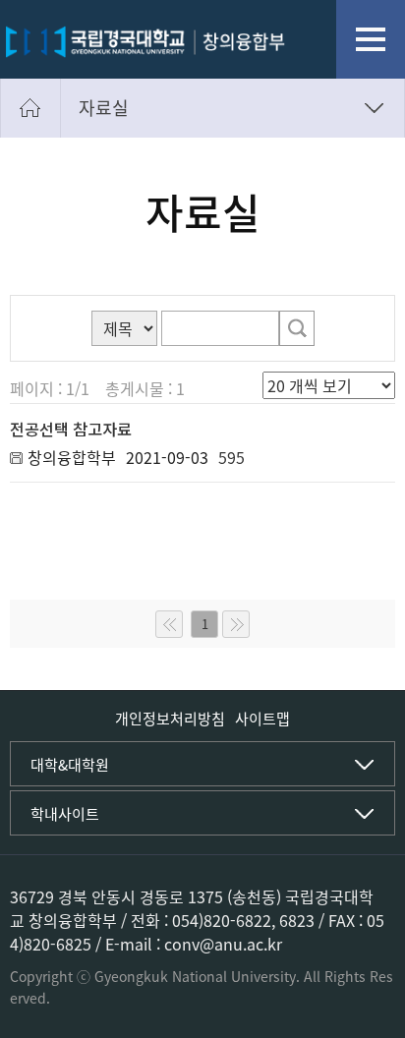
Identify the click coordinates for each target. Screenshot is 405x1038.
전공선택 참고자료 (71, 428)
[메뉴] (370, 39)
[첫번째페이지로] (169, 624)
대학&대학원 (69, 765)
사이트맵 (262, 718)
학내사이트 (64, 814)
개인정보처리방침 (170, 718)
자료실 (104, 107)
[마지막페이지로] (236, 624)
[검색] (297, 328)
